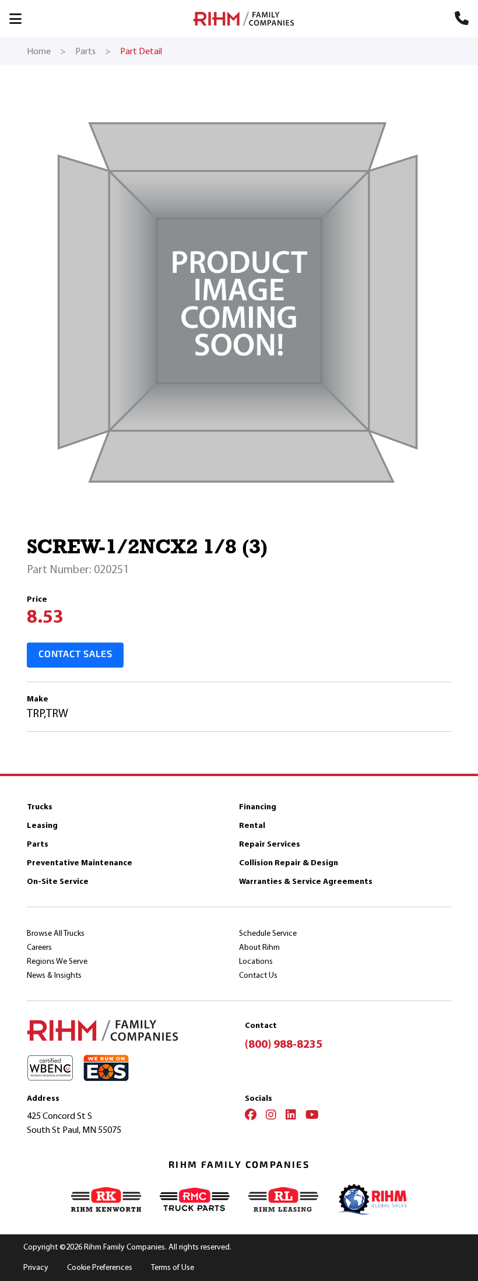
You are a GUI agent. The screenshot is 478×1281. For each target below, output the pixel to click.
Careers (39, 947)
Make (37, 699)
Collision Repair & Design (288, 863)
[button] (21, 19)
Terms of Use (172, 1267)
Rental (252, 825)
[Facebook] (250, 1116)
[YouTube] (312, 1116)
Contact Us (258, 975)
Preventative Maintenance (79, 863)
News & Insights (54, 975)
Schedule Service (268, 933)
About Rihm (259, 947)
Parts (37, 844)
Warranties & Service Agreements (305, 881)
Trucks (39, 807)
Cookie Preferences (99, 1267)
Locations (256, 961)
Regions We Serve (57, 961)
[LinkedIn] (291, 1116)
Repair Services (269, 844)
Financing (257, 807)
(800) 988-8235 (283, 1044)
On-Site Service (58, 881)
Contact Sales (75, 654)
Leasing (42, 825)
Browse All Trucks (56, 933)
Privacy (35, 1267)
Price (37, 599)
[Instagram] (271, 1116)
